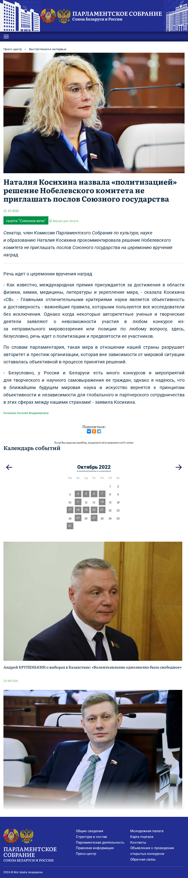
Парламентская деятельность (100, 842)
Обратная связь (143, 859)
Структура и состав (91, 837)
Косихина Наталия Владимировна (26, 413)
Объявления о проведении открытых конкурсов (152, 851)
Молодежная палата (146, 831)
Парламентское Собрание (30, 853)
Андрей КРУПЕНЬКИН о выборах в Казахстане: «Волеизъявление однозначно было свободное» (92, 667)
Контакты (138, 842)
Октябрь (87, 467)
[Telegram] (99, 431)
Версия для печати (65, 221)
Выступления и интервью (47, 49)
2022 (105, 467)
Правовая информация (95, 848)
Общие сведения (89, 831)
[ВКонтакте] (89, 431)
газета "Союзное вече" (26, 220)
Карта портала (141, 837)
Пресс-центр (12, 49)
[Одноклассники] (94, 431)
